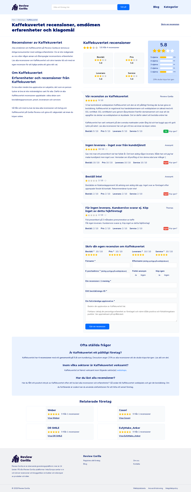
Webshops (21, 20)
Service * (160, 251)
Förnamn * (90, 261)
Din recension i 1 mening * (98, 281)
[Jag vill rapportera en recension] (106, 149)
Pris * (111, 251)
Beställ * (89, 251)
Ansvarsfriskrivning (155, 488)
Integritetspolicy (172, 488)
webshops (121, 370)
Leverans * (137, 251)
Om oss (136, 460)
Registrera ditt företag (91, 460)
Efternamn (150, 261)
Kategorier (171, 6)
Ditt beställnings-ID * (96, 291)
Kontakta (136, 464)
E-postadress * (106, 271)
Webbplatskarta (139, 488)
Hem (13, 20)
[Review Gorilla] (20, 7)
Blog (156, 6)
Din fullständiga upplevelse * (100, 301)
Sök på (123, 7)
